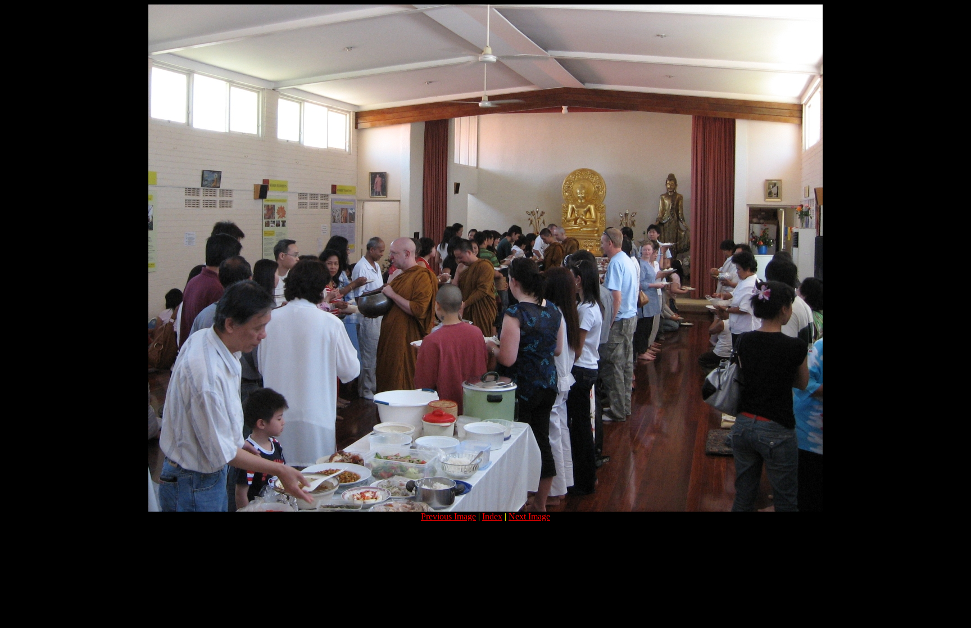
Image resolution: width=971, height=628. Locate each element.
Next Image (529, 516)
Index (492, 516)
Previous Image (448, 516)
